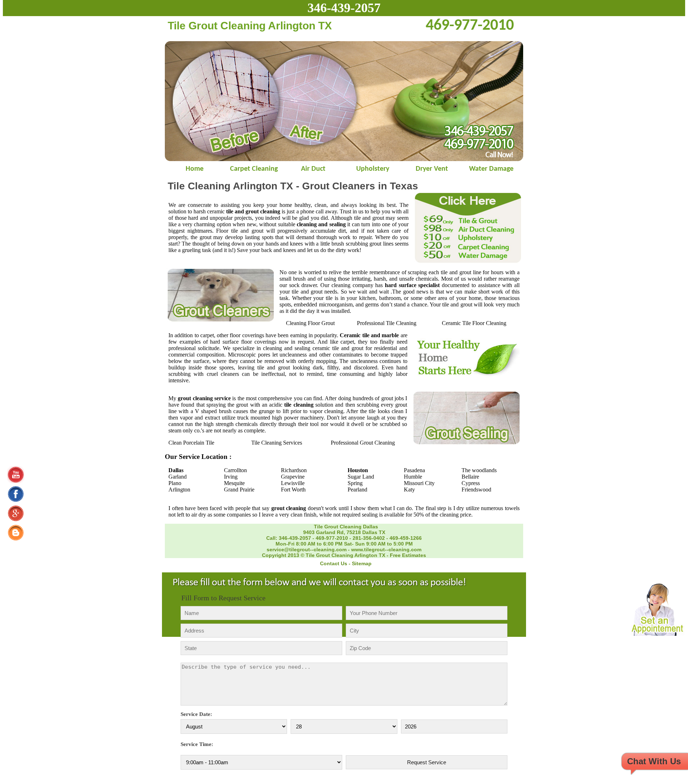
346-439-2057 (344, 8)
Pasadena (414, 470)
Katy (409, 489)
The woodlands (479, 470)
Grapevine (293, 477)
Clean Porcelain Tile (191, 443)
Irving (231, 477)
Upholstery (372, 169)
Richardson (294, 470)
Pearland (357, 489)
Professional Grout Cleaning (363, 443)
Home (195, 169)
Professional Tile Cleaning (386, 323)
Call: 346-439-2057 (288, 538)
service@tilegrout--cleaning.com (307, 549)
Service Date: (196, 714)
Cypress (471, 483)
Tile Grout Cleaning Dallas (346, 526)
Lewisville (293, 483)
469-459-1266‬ (406, 538)
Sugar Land (361, 477)
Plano (174, 483)
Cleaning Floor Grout (310, 323)
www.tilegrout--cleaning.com (386, 549)
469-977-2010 (332, 538)
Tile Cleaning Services (276, 443)
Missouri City (419, 483)
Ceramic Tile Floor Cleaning (474, 323)
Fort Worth (293, 489)
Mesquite (234, 483)
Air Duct (313, 169)
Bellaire (470, 477)
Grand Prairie (239, 489)
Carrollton (235, 470)
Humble (413, 477)
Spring (355, 483)
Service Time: (197, 744)
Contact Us (333, 563)
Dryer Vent (432, 169)
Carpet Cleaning (254, 169)
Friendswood (476, 489)
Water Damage (491, 169)
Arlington (179, 489)
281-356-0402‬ (369, 538)
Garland (177, 477)
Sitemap (362, 563)
